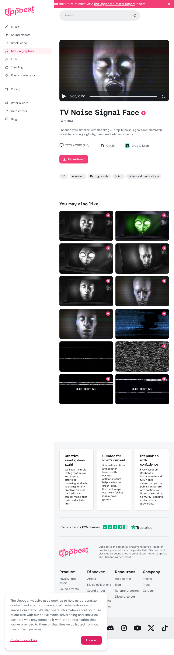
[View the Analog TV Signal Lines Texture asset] (142, 389)
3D (64, 176)
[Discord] (110, 628)
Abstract (78, 176)
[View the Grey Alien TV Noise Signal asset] (142, 226)
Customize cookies (23, 640)
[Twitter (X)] (151, 628)
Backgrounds (99, 176)
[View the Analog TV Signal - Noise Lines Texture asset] (86, 356)
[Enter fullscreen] (163, 96)
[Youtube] (137, 628)
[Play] (63, 96)
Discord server (125, 596)
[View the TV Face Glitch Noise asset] (86, 226)
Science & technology (144, 176)
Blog (118, 585)
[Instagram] (124, 628)
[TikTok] (164, 628)
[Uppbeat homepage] (27, 11)
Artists (91, 579)
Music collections (99, 585)
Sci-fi (118, 176)
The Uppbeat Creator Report (114, 4)
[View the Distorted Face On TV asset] (86, 291)
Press (146, 585)
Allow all (91, 640)
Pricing (147, 579)
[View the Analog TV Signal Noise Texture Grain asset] (86, 389)
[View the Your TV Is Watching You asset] (86, 324)
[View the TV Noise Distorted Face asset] (142, 258)
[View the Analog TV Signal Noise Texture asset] (142, 356)
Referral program (127, 590)
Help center (123, 579)
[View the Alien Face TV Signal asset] (86, 258)
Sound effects (69, 589)
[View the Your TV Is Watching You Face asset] (142, 291)
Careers (148, 590)
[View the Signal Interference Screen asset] (142, 324)
